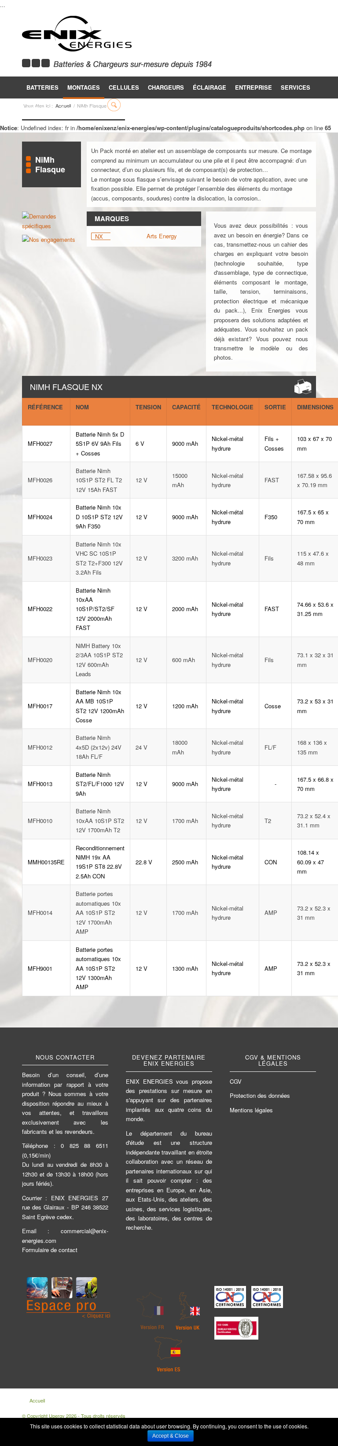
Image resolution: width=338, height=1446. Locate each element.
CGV (236, 1081)
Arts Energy (162, 236)
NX (99, 236)
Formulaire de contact (49, 1250)
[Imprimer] (303, 386)
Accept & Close (170, 1436)
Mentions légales (251, 1110)
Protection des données (260, 1095)
